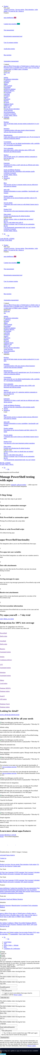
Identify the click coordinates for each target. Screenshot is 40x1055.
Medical (2, 907)
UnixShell (3, 924)
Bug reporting (19, 893)
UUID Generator (19, 872)
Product (6, 6)
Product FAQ (32, 932)
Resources (7, 178)
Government (24, 905)
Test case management (30, 888)
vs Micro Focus (10, 66)
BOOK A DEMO (9, 238)
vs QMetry (13, 69)
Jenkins (4, 923)
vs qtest (7, 916)
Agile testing (32, 864)
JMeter (16, 923)
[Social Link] (4, 844)
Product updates (14, 932)
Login (2, 238)
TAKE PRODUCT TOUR (8, 835)
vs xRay (24, 67)
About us (9, 866)
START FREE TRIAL (10, 115)
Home (2, 836)
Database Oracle (21, 924)
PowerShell (22, 923)
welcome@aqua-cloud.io (7, 855)
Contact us (3, 858)
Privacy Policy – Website (11, 945)
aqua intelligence (5, 888)
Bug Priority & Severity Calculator (10, 874)
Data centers (29, 934)
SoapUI (8, 924)
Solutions (6, 117)
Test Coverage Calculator (32, 872)
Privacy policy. (18, 994)
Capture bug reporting (16, 888)
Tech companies (33, 905)
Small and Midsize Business (14, 899)
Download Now (5, 1037)
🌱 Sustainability (13, 934)
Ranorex (13, 924)
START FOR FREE (6, 240)
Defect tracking (35, 891)
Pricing (6, 176)
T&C (5, 943)
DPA (5, 947)
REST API (30, 924)
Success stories (15, 864)
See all (7, 926)
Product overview (5, 864)
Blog (1, 932)
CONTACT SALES (10, 114)
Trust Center (22, 934)
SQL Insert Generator (27, 874)
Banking (2, 905)
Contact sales (16, 866)
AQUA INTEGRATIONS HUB (9, 715)
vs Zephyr (30, 66)
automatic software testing (18, 484)
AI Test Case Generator (7, 872)
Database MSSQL (31, 923)
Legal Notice (7, 942)
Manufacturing (15, 905)
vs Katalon (23, 69)
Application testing (9, 891)
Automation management (7, 893)
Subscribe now (5, 997)
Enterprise (3, 899)
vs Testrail (21, 66)
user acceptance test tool (9, 767)
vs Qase (32, 67)
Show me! (3, 1054)
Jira (1, 923)
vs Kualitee (15, 67)
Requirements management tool (17, 889)
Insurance (8, 905)
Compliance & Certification (12, 948)
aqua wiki (6, 932)
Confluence (10, 923)
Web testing (19, 891)
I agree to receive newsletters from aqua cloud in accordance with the (16, 993)
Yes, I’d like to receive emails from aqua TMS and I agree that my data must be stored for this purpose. (19, 1033)
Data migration (24, 864)
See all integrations (9, 112)
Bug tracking (26, 891)
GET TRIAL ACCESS (7, 619)
